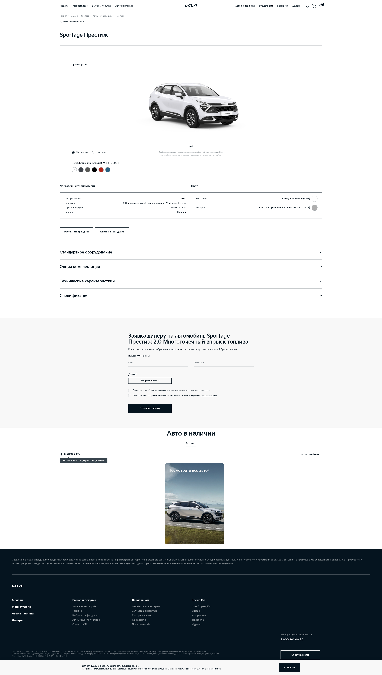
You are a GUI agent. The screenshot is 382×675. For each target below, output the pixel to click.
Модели (74, 16)
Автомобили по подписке (86, 619)
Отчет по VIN (79, 624)
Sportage (85, 16)
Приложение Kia (141, 624)
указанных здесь (202, 390)
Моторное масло (141, 615)
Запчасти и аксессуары (145, 611)
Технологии (198, 619)
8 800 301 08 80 (292, 639)
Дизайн (196, 611)
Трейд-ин (77, 611)
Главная (63, 16)
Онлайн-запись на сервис (146, 606)
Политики (216, 669)
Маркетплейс (21, 606)
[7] (320, 6)
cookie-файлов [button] (144, 669)
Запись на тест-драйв (84, 606)
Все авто (191, 443)
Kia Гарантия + (140, 619)
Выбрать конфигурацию (85, 615)
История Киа (199, 615)
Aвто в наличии (23, 613)
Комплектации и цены (102, 16)
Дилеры (17, 620)
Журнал (196, 624)
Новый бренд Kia (201, 606)
